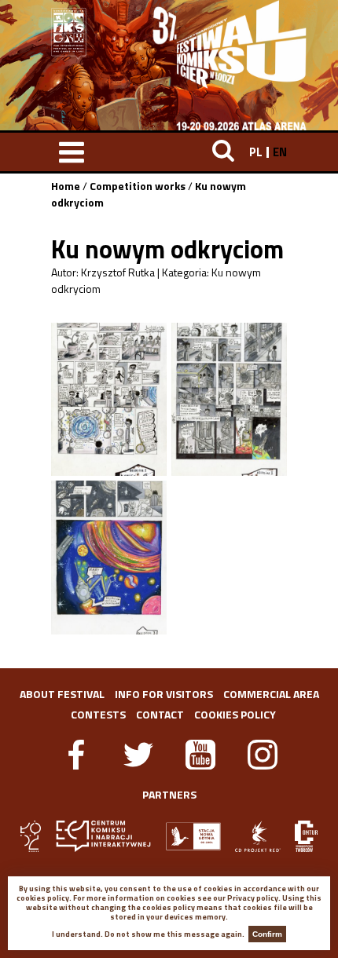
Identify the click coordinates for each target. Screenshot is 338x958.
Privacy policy (252, 898)
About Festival (62, 694)
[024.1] (109, 399)
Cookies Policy (235, 714)
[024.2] (229, 399)
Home (65, 185)
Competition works (138, 185)
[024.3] (109, 557)
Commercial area (271, 694)
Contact (160, 714)
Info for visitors (164, 694)
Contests (98, 714)
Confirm (267, 934)
